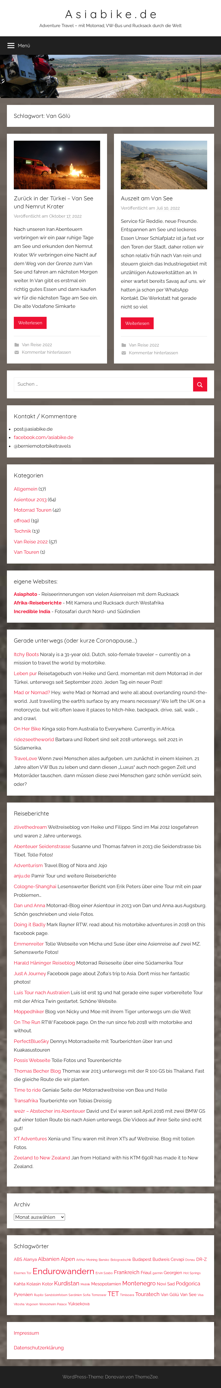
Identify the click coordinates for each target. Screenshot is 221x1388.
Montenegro (139, 1283)
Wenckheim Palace (53, 1304)
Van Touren (26, 552)
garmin (158, 1273)
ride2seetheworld (34, 739)
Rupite (38, 1295)
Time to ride (27, 1090)
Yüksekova (78, 1303)
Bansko (104, 1259)
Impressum (26, 1333)
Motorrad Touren (33, 510)
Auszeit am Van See (147, 198)
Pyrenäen (23, 1294)
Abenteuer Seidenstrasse (42, 846)
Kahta (19, 1283)
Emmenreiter (29, 944)
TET (113, 1293)
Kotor (47, 1283)
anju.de (22, 876)
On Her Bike (27, 729)
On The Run (27, 1022)
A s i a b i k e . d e (110, 14)
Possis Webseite (32, 1060)
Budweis (161, 1259)
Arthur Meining (87, 1259)
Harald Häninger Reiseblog (44, 963)
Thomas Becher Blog (37, 1071)
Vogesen (32, 1304)
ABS (18, 1259)
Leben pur (25, 673)
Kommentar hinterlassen (46, 352)
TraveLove (25, 758)
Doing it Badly (29, 924)
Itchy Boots (26, 654)
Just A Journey (30, 973)
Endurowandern (63, 1271)
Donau (190, 1259)
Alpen (68, 1259)
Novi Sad (166, 1283)
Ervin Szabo (104, 1273)
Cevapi (177, 1259)
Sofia (86, 1295)
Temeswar (99, 1295)
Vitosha (19, 1304)
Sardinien (75, 1295)
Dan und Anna (29, 905)
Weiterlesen (30, 322)
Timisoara (127, 1295)
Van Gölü (170, 1294)
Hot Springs (192, 1273)
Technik (22, 531)
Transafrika (26, 1100)
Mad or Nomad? (32, 692)
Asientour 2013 (30, 499)
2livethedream (30, 827)
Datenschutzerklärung (39, 1348)
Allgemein (25, 489)
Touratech (147, 1294)
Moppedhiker (29, 1011)
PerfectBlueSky (31, 1041)
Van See (188, 1294)
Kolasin (33, 1283)
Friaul (146, 1272)
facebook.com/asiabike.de (43, 437)
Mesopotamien (106, 1283)
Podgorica (188, 1283)
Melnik (85, 1284)
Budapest (141, 1259)
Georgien (173, 1272)
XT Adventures (30, 1139)
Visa (200, 1295)
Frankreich (127, 1272)
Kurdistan (66, 1283)
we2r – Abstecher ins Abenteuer (49, 1111)
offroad (22, 520)
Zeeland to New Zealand (42, 1158)
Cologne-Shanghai (35, 886)
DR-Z (201, 1259)
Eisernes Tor (22, 1273)
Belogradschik (120, 1259)
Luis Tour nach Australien (42, 992)
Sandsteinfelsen (56, 1295)
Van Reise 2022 (37, 344)
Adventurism (28, 865)
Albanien (49, 1259)
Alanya (30, 1259)
